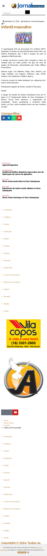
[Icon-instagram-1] (10, 412)
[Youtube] (15, 412)
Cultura (5, 179)
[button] (3, 6)
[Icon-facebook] (4, 412)
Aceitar (22, 552)
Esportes (6, 163)
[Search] (27, 12)
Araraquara (7, 170)
